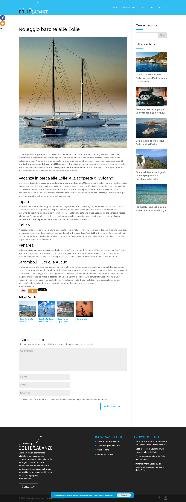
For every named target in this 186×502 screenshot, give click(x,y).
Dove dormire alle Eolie (108, 441)
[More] (32, 291)
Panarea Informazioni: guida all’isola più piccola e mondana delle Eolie (149, 467)
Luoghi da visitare (105, 454)
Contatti (151, 8)
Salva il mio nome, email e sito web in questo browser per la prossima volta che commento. (64, 399)
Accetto (124, 495)
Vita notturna (103, 450)
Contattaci (28, 486)
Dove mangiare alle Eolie (108, 446)
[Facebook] (2, 18)
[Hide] (1, 29)
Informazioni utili (131, 8)
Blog (162, 8)
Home (116, 8)
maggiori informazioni (106, 495)
